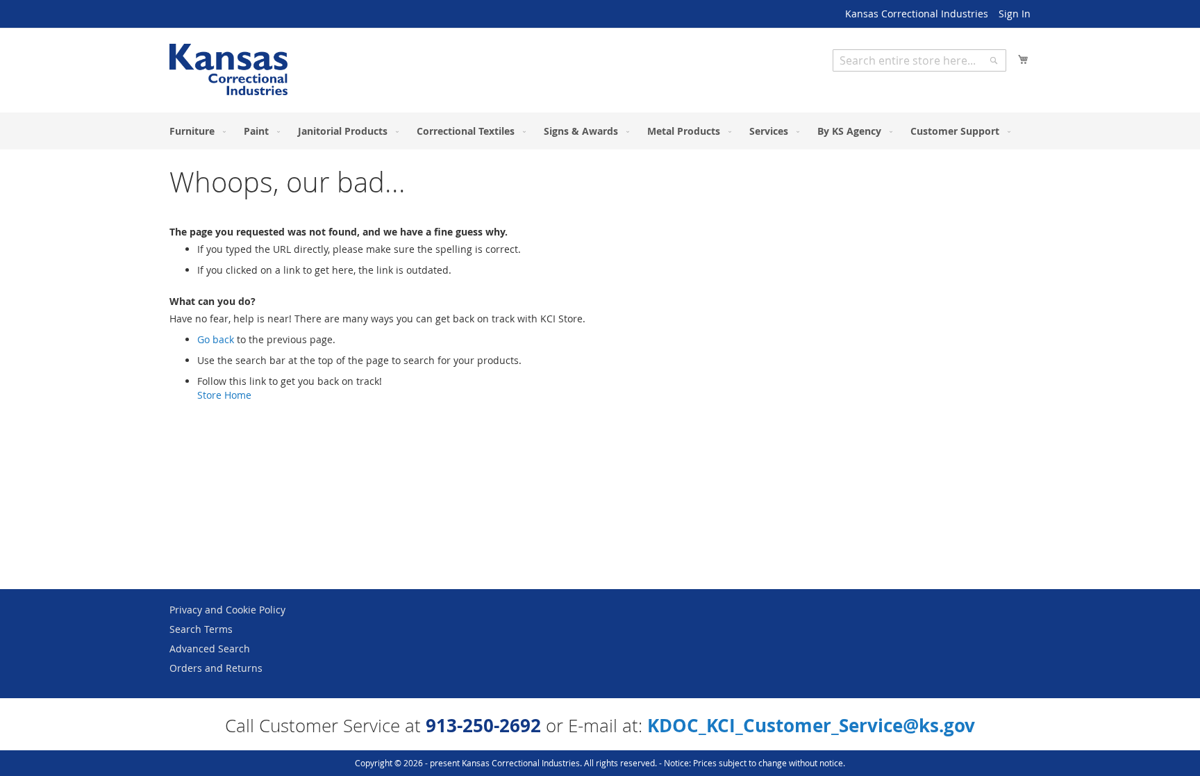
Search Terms (201, 629)
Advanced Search (209, 648)
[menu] (600, 131)
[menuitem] (194, 131)
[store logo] (228, 69)
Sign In (1015, 13)
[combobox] (919, 60)
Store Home (224, 395)
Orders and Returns (215, 668)
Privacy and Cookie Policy (227, 609)
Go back (215, 339)
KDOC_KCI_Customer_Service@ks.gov (811, 725)
